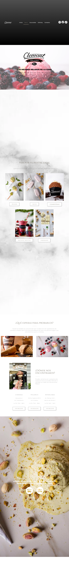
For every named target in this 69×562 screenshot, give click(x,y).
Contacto (47, 22)
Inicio (21, 22)
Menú (26, 22)
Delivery (40, 22)
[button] (14, 204)
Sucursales (33, 22)
